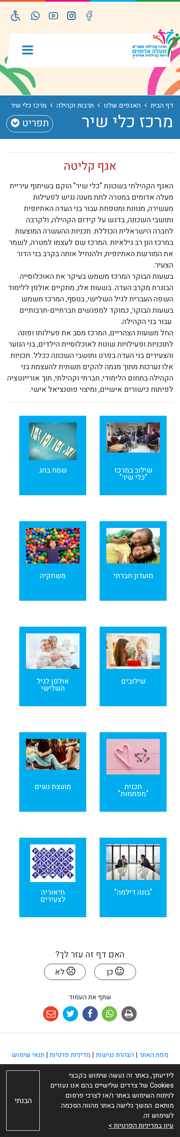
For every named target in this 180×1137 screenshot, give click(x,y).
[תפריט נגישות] (15, 15)
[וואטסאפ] (35, 15)
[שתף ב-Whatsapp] (109, 1014)
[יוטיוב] (53, 15)
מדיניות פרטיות (70, 1055)
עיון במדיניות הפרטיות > (141, 1126)
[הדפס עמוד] (129, 1014)
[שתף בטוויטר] (71, 1014)
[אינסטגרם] (71, 15)
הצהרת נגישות (115, 1055)
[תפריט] (27, 51)
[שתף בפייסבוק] (90, 1014)
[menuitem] (133, 461)
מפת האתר (153, 1055)
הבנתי (23, 1100)
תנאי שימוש (28, 1055)
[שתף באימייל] (51, 1014)
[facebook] (89, 15)
